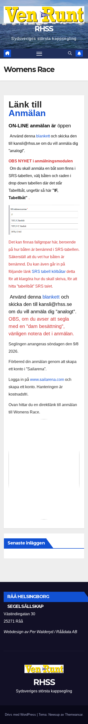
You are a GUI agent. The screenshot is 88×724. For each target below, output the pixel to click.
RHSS (44, 28)
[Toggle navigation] (39, 53)
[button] (69, 53)
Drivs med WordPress (21, 714)
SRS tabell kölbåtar (49, 271)
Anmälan (27, 113)
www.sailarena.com (47, 379)
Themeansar (73, 714)
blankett (43, 136)
